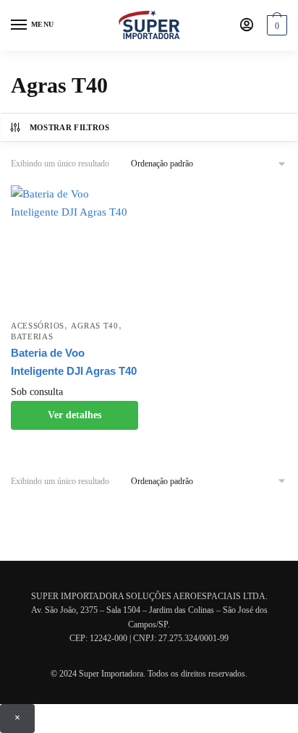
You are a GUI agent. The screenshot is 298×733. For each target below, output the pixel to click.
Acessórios (37, 325)
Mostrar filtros (70, 127)
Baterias (32, 336)
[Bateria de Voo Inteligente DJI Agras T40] (74, 249)
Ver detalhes (74, 415)
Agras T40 (94, 325)
